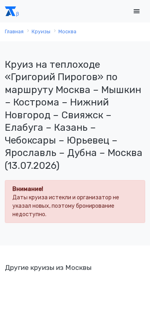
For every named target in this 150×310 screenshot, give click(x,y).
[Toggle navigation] (136, 11)
